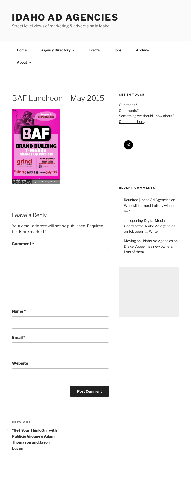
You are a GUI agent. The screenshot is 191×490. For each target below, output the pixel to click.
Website (20, 363)
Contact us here (131, 121)
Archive (142, 50)
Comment (23, 243)
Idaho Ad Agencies (65, 17)
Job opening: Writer (144, 231)
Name (19, 311)
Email (18, 337)
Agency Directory (56, 50)
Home (22, 50)
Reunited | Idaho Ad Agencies (147, 200)
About (22, 62)
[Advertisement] (149, 292)
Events (94, 50)
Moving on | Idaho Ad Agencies (148, 241)
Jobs (117, 50)
